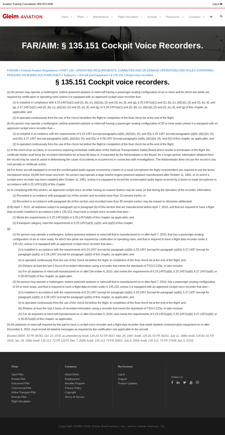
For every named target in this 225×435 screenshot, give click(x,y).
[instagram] (197, 382)
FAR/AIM (12, 70)
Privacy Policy (73, 387)
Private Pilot (18, 378)
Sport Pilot (17, 374)
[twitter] (184, 382)
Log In (121, 374)
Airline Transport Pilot (23, 392)
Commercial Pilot (21, 387)
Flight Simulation (128, 16)
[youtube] (191, 382)
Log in (216, 3)
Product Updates (127, 383)
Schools (152, 16)
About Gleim (72, 374)
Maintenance (101, 16)
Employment (72, 378)
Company (195, 16)
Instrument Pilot (20, 383)
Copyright (70, 392)
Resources (173, 16)
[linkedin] (178, 382)
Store (65, 16)
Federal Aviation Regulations (39, 70)
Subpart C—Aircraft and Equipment (86, 75)
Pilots (80, 16)
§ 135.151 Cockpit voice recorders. (132, 75)
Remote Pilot (18, 396)
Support (122, 378)
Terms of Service (74, 396)
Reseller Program (75, 383)
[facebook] (172, 382)
